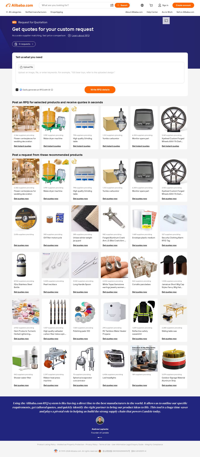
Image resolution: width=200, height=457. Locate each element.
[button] (112, 5)
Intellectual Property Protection (70, 444)
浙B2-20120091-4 (138, 451)
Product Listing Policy (46, 444)
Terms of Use (105, 444)
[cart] (151, 6)
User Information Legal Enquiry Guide (127, 444)
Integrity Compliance (154, 444)
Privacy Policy (92, 444)
